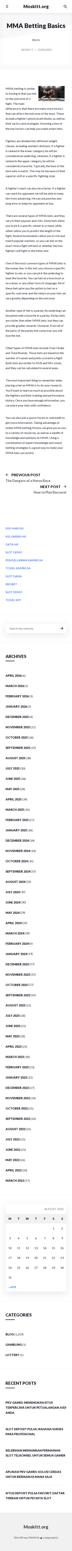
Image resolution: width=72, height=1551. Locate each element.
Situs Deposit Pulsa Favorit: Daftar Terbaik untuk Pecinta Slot (35, 1495)
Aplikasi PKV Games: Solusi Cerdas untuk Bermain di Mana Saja (33, 1474)
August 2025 (15, 758)
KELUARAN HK (16, 536)
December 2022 (17, 1087)
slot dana (14, 576)
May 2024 (12, 912)
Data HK (12, 544)
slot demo (14, 552)
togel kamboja (18, 568)
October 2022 (17, 1108)
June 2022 (13, 1149)
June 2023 (13, 1026)
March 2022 (15, 1180)
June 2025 (13, 778)
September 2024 (18, 871)
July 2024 (13, 892)
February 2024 (17, 943)
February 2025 (17, 820)
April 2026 (13, 675)
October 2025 (17, 737)
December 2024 (17, 840)
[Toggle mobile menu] (7, 6)
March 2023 (15, 1057)
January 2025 (16, 830)
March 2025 (15, 809)
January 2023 (16, 1077)
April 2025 (13, 799)
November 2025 (18, 727)
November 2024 (18, 851)
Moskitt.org (36, 6)
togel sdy (13, 600)
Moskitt (27, 49)
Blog (36, 40)
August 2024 (15, 881)
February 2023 (17, 1067)
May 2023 (12, 1036)
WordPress (21, 1537)
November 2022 (18, 1098)
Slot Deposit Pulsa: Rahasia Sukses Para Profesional (34, 1431)
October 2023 (17, 985)
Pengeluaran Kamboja (24, 560)
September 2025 (18, 747)
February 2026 (17, 696)
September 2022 (18, 1118)
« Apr (12, 1287)
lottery (12, 1355)
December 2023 (17, 964)
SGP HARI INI (15, 528)
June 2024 (13, 902)
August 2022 (15, 1129)
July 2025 (13, 768)
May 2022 (12, 1160)
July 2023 (13, 1015)
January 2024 (16, 954)
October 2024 (17, 861)
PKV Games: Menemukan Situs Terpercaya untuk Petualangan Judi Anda (36, 1407)
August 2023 (15, 1005)
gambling (14, 1344)
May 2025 (12, 789)
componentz (50, 1537)
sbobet (11, 584)
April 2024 (13, 923)
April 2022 (13, 1170)
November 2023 (18, 974)
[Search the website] (65, 6)
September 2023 (18, 995)
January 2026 (16, 706)
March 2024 (15, 933)
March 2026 (15, 686)
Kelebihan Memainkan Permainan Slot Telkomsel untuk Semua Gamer (35, 1453)
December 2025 (17, 717)
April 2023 (13, 1046)
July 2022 (13, 1139)
